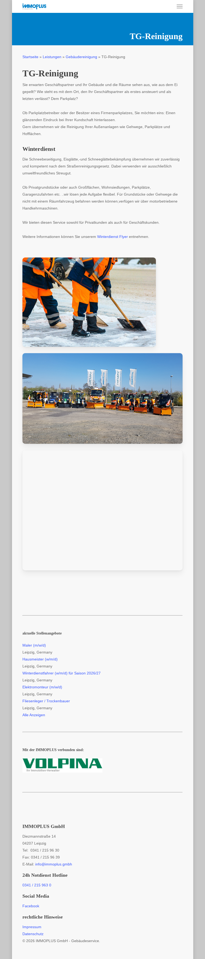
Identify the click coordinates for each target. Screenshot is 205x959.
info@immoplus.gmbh (53, 864)
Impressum (31, 927)
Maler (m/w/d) (34, 645)
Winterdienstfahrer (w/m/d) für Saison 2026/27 (61, 673)
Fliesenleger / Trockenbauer (46, 701)
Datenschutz (33, 934)
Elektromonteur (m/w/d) (42, 687)
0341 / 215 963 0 (36, 885)
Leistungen (52, 57)
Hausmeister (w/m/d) (40, 659)
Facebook (30, 906)
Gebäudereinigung (81, 57)
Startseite (30, 57)
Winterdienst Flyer (112, 236)
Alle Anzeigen (33, 715)
